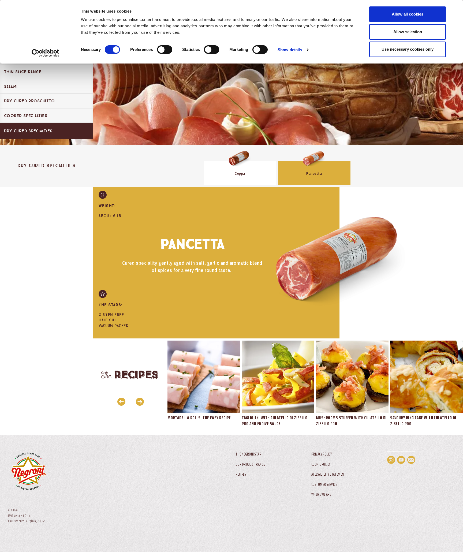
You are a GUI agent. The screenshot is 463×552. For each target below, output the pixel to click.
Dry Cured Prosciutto (29, 101)
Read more (240, 165)
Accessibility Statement (328, 474)
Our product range (250, 464)
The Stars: (110, 305)
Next (138, 401)
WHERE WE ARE (321, 494)
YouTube (401, 460)
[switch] (164, 49)
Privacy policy (321, 454)
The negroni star (248, 454)
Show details (290, 49)
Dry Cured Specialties (28, 131)
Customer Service (324, 485)
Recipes (241, 474)
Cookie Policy (321, 464)
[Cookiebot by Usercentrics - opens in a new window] (45, 53)
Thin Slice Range (22, 71)
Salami (11, 86)
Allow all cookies (407, 14)
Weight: (107, 205)
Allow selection (407, 31)
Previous (120, 401)
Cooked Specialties (25, 115)
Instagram (391, 460)
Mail (411, 460)
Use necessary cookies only (408, 49)
